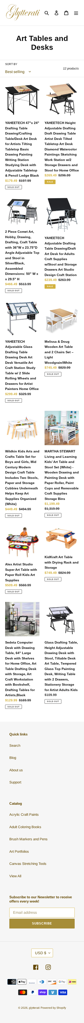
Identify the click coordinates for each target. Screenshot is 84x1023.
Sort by (11, 64)
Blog (12, 758)
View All (15, 876)
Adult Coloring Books (25, 827)
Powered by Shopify (53, 1007)
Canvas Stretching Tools (27, 864)
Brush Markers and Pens (28, 839)
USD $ (40, 953)
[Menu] (76, 13)
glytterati (34, 1007)
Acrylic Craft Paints (24, 814)
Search (14, 745)
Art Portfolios (19, 851)
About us (16, 770)
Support (15, 782)
